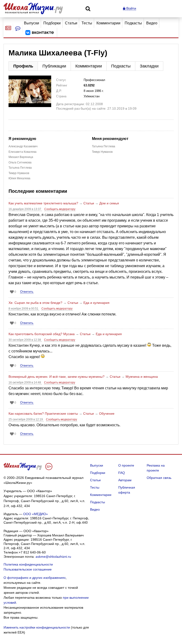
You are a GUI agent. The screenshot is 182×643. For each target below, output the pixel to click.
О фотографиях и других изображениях (35, 578)
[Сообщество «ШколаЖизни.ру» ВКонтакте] (39, 32)
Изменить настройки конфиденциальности (37, 627)
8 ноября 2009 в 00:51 (24, 308)
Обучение (106, 413)
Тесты (87, 23)
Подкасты (133, 23)
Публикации (54, 66)
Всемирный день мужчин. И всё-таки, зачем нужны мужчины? (57, 376)
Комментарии (108, 23)
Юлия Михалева (19, 178)
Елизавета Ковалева (22, 151)
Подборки (52, 23)
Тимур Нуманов (19, 173)
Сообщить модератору (59, 209)
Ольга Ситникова (20, 162)
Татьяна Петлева (20, 167)
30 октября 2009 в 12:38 (25, 340)
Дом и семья (109, 203)
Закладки (149, 66)
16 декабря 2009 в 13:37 (25, 209)
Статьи (71, 23)
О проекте (126, 465)
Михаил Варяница (21, 157)
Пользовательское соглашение (28, 569)
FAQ (121, 473)
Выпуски (31, 23)
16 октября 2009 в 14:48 (25, 382)
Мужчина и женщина (142, 376)
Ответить (26, 291)
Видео (151, 23)
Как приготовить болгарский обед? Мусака (42, 334)
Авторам (125, 480)
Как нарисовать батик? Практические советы (43, 413)
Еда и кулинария (96, 303)
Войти (130, 8)
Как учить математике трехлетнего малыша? (43, 203)
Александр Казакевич (23, 146)
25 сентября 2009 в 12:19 (26, 419)
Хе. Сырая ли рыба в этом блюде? (35, 303)
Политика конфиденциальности (28, 564)
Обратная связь (159, 478)
